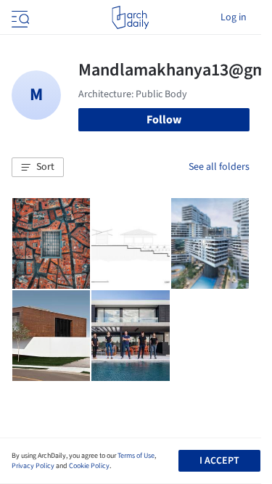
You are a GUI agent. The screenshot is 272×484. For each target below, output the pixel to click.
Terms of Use (136, 456)
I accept (219, 461)
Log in (234, 17)
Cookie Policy (89, 466)
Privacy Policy (33, 466)
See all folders (219, 167)
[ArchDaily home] (130, 17)
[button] (38, 167)
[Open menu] (19, 17)
